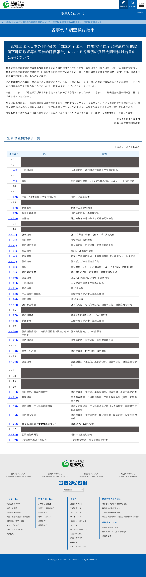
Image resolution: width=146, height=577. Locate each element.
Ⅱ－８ (11, 267)
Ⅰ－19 (12, 213)
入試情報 (10, 534)
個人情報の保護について (80, 529)
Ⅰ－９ (11, 181)
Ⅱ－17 (12, 315)
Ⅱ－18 (12, 321)
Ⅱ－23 (12, 351)
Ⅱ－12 (12, 288)
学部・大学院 (12, 508)
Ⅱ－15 (12, 304)
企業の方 (41, 521)
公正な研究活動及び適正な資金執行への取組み (121, 517)
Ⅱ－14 (12, 299)
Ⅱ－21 (12, 340)
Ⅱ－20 (12, 331)
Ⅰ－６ (11, 170)
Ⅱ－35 (12, 415)
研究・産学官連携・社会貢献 (18, 517)
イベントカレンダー (78, 546)
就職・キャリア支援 (15, 529)
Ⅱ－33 (12, 406)
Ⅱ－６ (11, 256)
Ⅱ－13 (12, 294)
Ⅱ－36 (12, 424)
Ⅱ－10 (12, 278)
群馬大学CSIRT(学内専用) (113, 531)
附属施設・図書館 (14, 512)
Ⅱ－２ (11, 240)
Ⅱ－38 (12, 434)
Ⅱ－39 (12, 440)
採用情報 (73, 542)
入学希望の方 (43, 504)
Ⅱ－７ (11, 261)
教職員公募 (106, 536)
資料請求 (123, 6)
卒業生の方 (42, 512)
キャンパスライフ (14, 525)
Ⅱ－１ (11, 234)
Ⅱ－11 (12, 283)
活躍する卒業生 (76, 538)
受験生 (131, 6)
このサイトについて (78, 521)
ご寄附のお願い (76, 534)
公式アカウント (76, 504)
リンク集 (73, 525)
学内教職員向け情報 (110, 527)
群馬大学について (13, 22)
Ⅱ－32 (12, 397)
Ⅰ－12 (12, 197)
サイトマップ (75, 517)
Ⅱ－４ (11, 245)
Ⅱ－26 (12, 362)
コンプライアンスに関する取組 (114, 504)
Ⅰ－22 (12, 218)
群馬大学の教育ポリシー (112, 508)
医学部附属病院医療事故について (36, 22)
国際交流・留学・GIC (15, 521)
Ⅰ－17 (12, 208)
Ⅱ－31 (12, 392)
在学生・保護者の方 (46, 508)
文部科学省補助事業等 (111, 512)
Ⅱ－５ (11, 251)
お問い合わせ (75, 512)
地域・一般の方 (44, 517)
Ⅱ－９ (11, 272)
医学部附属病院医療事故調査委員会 (66, 22)
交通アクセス (75, 508)
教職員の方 (42, 525)
